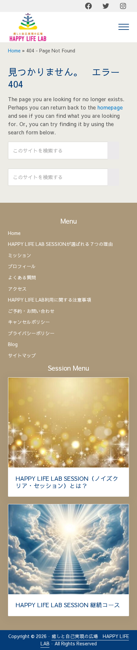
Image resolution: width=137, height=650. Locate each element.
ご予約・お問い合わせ (31, 311)
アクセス (17, 289)
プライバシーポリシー (31, 333)
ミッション (19, 255)
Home (14, 50)
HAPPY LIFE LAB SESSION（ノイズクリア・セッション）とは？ (67, 482)
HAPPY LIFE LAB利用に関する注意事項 (49, 300)
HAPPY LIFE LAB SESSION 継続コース (68, 605)
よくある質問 (22, 278)
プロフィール (22, 266)
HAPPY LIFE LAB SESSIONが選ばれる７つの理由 (60, 244)
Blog (13, 344)
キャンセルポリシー (29, 322)
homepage (110, 107)
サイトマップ (22, 356)
